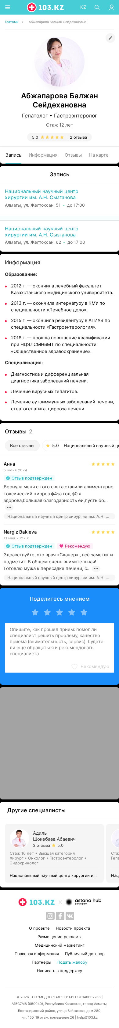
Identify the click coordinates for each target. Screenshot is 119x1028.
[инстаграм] (50, 916)
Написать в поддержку (59, 970)
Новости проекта (73, 928)
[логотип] (46, 7)
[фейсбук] (60, 916)
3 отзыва (41, 845)
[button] (90, 666)
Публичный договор (85, 953)
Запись (13, 155)
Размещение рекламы (59, 936)
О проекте (39, 928)
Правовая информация (37, 953)
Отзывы (73, 155)
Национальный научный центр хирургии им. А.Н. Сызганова (41, 194)
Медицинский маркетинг (60, 945)
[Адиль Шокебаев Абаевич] (55, 853)
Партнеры (41, 962)
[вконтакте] (70, 916)
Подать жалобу (72, 962)
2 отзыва (78, 137)
